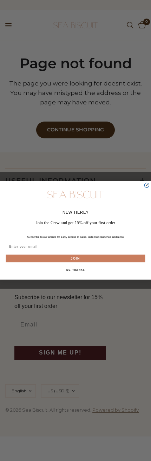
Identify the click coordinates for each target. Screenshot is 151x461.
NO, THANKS (75, 270)
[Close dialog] (146, 185)
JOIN (75, 258)
